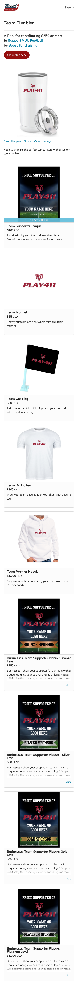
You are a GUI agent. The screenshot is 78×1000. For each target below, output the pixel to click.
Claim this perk (16, 55)
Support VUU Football (25, 40)
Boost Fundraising (23, 45)
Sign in (69, 7)
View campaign (43, 141)
